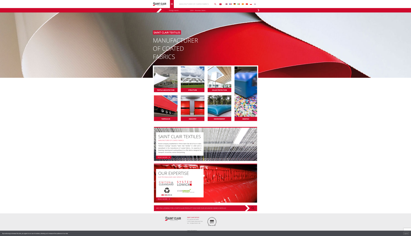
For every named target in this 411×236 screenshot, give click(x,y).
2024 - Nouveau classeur (198, 10)
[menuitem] (226, 4)
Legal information (192, 230)
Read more (163, 157)
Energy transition (174, 10)
